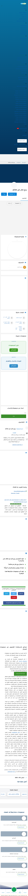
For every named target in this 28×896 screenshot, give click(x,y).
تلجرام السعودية (23, 53)
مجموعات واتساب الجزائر (21, 105)
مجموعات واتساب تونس (21, 117)
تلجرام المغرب (23, 70)
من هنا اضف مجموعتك (17, 444)
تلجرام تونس (24, 42)
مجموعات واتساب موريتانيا (20, 122)
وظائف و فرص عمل (14, 794)
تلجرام (6, 593)
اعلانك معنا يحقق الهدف (15, 503)
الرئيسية (25, 6)
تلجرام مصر (24, 62)
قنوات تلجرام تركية (23, 79)
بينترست (14, 597)
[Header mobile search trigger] (26, 153)
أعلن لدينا (24, 130)
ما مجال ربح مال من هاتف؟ (16, 564)
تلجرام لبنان (24, 47)
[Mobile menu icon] (14, 1)
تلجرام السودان (23, 51)
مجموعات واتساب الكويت (21, 103)
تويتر (14, 593)
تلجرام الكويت (24, 25)
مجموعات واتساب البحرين (21, 107)
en (26, 137)
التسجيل (16, 144)
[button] (20, 674)
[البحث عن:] (21, 413)
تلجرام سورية (24, 27)
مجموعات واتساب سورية (21, 91)
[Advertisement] (14, 220)
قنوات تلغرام (24, 14)
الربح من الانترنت (22, 128)
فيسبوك (21, 593)
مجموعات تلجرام (23, 661)
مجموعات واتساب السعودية (20, 95)
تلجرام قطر (24, 40)
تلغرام (25, 8)
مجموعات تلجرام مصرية (21, 68)
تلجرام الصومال (23, 49)
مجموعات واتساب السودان (21, 115)
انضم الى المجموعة (15, 493)
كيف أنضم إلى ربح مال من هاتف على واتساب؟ (13, 560)
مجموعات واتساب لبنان (21, 109)
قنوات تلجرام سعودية (22, 57)
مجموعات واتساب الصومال (20, 113)
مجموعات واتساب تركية (21, 101)
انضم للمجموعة (21, 827)
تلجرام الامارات (23, 34)
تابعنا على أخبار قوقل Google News (13, 602)
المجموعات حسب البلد (22, 21)
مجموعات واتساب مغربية (21, 93)
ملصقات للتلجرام (23, 19)
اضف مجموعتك (21, 140)
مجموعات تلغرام (23, 12)
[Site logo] (23, 3)
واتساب (25, 81)
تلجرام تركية (24, 72)
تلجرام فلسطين (23, 44)
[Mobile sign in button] (26, 146)
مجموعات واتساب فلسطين (20, 111)
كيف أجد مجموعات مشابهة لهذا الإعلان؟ (14, 572)
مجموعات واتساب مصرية (21, 97)
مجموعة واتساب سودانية (21, 99)
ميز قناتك (24, 135)
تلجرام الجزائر (24, 29)
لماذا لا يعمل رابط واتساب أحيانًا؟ (14, 568)
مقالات (25, 124)
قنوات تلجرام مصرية (22, 66)
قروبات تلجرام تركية (22, 77)
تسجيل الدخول (22, 144)
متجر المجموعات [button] (15, 732)
